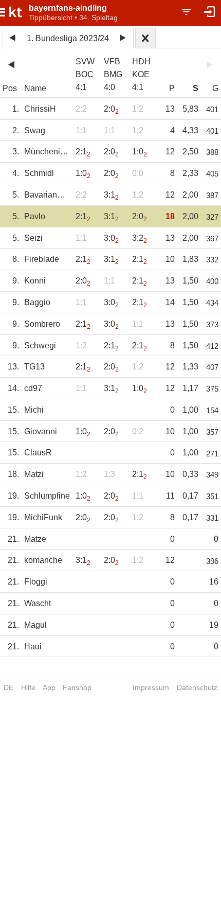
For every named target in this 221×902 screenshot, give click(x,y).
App (49, 687)
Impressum (151, 687)
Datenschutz (197, 687)
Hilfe (28, 687)
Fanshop (77, 687)
